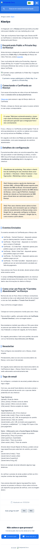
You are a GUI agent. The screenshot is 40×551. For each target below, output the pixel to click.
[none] (8, 2)
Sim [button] (24, 510)
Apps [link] (12, 17)
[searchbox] (20, 8)
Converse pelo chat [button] (12, 537)
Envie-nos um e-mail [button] (31, 537)
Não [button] (31, 510)
